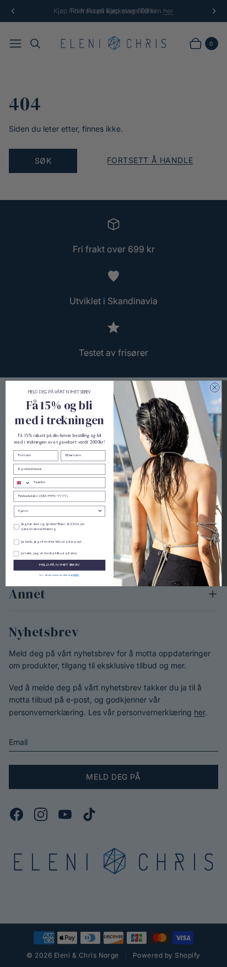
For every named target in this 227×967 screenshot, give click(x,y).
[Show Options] (100, 511)
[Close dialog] (214, 387)
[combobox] (22, 483)
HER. (76, 574)
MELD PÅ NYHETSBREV (59, 565)
